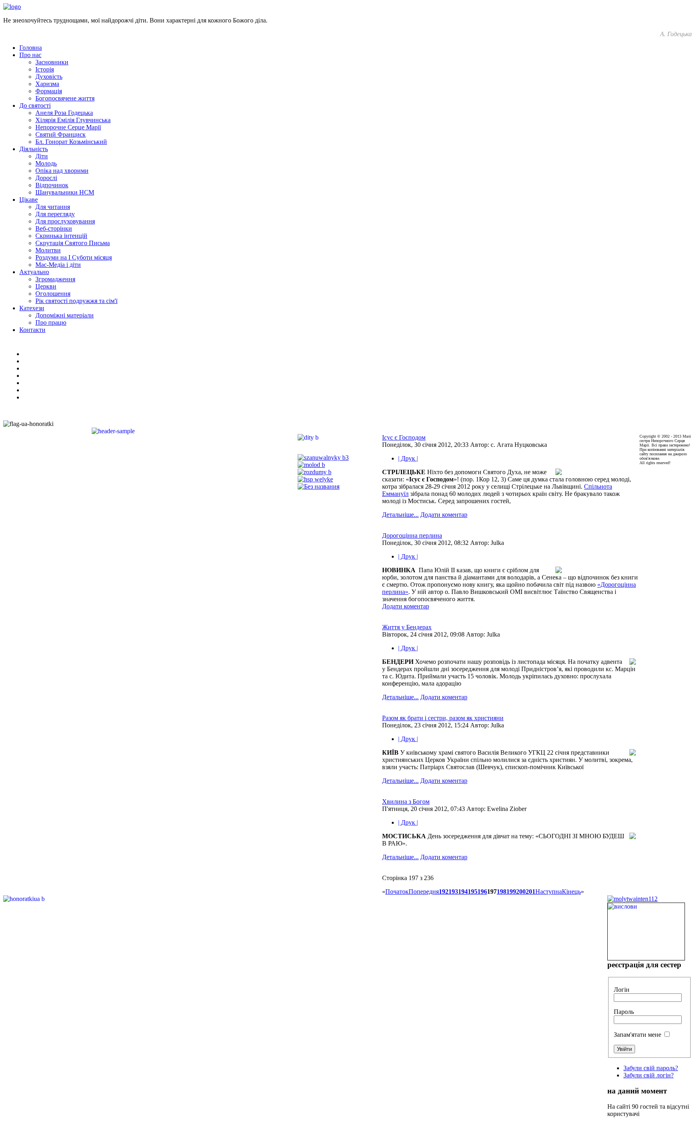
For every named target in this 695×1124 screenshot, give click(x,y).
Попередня (424, 891)
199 (511, 891)
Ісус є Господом (404, 437)
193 (453, 891)
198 (501, 891)
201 (530, 891)
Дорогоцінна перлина (412, 535)
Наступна (548, 891)
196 (482, 891)
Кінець (571, 891)
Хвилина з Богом (406, 801)
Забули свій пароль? (650, 1068)
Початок (397, 891)
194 (463, 891)
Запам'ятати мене (637, 1034)
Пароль (624, 1011)
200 (521, 891)
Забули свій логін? (648, 1075)
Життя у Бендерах (407, 627)
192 (443, 891)
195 (472, 891)
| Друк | (408, 458)
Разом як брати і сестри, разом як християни (443, 718)
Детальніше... (400, 514)
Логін (621, 989)
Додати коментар (443, 514)
